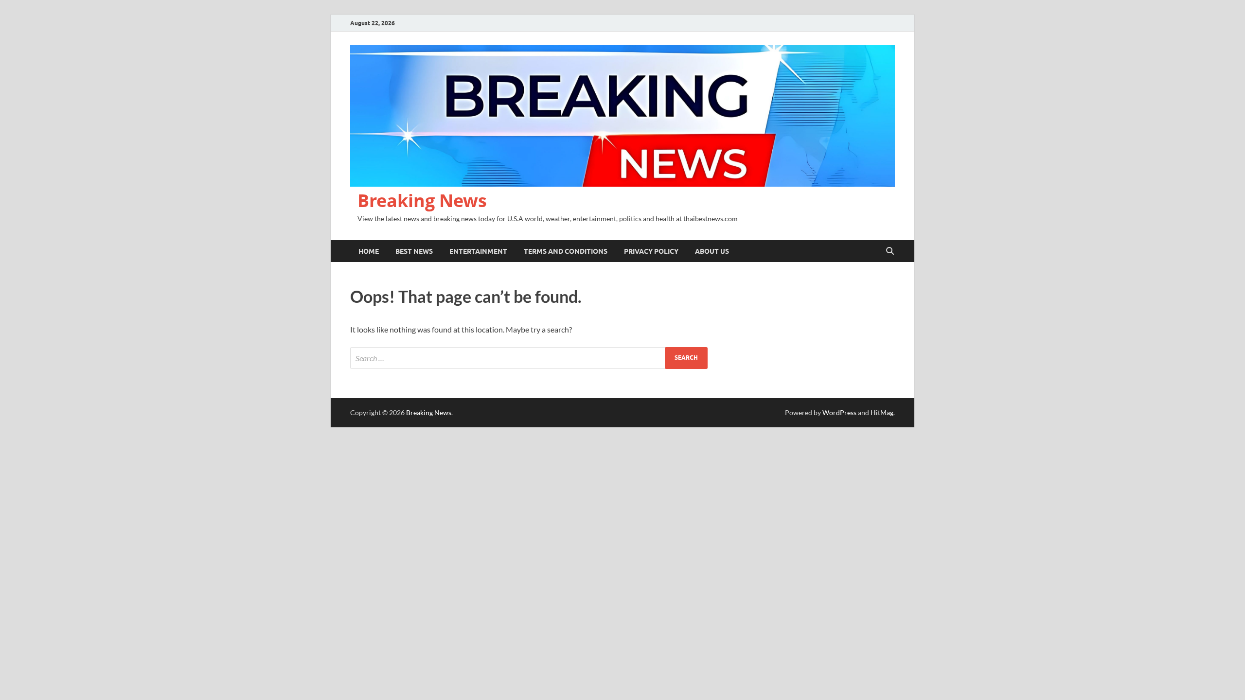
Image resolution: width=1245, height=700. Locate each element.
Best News (414, 251)
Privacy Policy (651, 251)
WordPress (839, 412)
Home (368, 251)
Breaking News (422, 200)
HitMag (882, 412)
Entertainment (478, 251)
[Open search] (890, 251)
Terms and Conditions (565, 251)
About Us (712, 251)
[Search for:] (529, 358)
